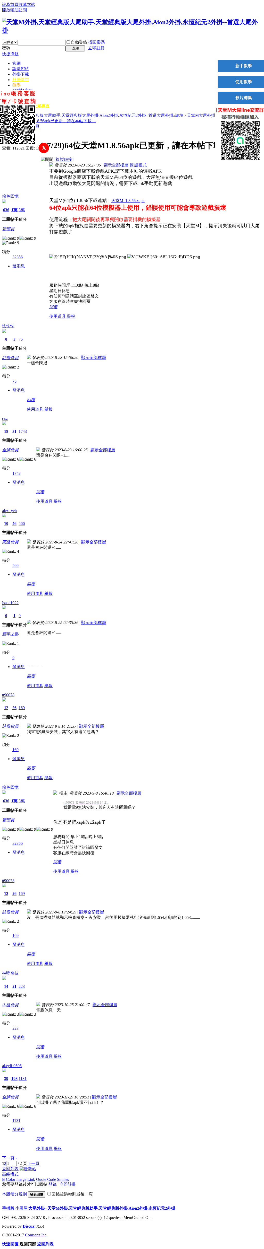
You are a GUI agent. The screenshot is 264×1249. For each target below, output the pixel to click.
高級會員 (10, 542)
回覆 (53, 307)
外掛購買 (20, 79)
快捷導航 (10, 54)
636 (6, 210)
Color (10, 1179)
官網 (16, 63)
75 (21, 339)
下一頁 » (10, 1158)
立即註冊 (96, 48)
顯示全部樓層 (116, 165)
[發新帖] (28, 1169)
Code (51, 1179)
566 (22, 523)
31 (14, 431)
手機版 (8, 1208)
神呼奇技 (10, 973)
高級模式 (10, 1174)
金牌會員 (10, 450)
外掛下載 (20, 74)
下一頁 (33, 1163)
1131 (23, 1078)
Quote (41, 1179)
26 (14, 708)
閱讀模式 (138, 165)
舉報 (71, 316)
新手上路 (10, 634)
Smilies (63, 1179)
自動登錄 (79, 42)
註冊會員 (10, 358)
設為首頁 (10, 4)
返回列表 (10, 1169)
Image (21, 1179)
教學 (16, 85)
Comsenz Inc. (36, 1235)
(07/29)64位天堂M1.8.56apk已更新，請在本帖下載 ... (49, 121)
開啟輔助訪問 (14, 10)
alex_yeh (9, 510)
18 (6, 431)
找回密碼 (96, 42)
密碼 (6, 48)
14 (6, 986)
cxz (5, 418)
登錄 (52, 1184)
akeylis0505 (12, 1065)
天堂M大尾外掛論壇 (205, 115)
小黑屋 (21, 1208)
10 (6, 523)
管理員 (8, 229)
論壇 (20, 69)
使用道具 (57, 316)
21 (14, 986)
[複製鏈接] (63, 159)
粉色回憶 (10, 196)
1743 (23, 431)
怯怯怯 (8, 326)
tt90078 (8, 695)
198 (14, 1078)
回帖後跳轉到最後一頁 (72, 1194)
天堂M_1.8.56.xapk (128, 200)
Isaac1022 (10, 603)
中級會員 (10, 1005)
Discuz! (29, 1226)
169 (22, 708)
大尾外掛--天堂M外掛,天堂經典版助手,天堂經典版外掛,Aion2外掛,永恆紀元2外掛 (101, 1208)
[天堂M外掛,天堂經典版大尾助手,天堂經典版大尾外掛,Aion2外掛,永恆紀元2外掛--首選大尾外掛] (132, 30)
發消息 (18, 266)
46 (14, 523)
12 (6, 708)
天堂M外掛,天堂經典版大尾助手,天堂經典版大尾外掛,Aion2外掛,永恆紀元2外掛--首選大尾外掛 (87, 115)
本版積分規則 (14, 1194)
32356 (17, 257)
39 (6, 1078)
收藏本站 (27, 4)
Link (31, 1179)
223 (22, 986)
